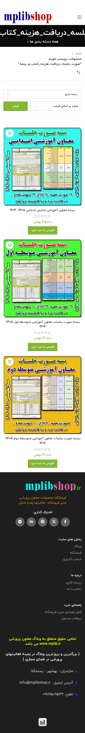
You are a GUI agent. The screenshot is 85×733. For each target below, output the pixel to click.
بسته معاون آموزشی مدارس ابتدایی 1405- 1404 (42, 210)
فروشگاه (76, 553)
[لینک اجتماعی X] (53, 522)
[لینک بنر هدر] (49, 4)
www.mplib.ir (50, 643)
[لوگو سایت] (27, 17)
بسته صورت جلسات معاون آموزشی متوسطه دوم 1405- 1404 (42, 440)
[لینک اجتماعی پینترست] (42, 522)
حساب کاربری (72, 559)
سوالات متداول (71, 618)
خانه (78, 54)
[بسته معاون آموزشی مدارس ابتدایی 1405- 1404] (42, 166)
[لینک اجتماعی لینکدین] (31, 522)
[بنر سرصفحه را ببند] (5, 4)
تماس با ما (74, 589)
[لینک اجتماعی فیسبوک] (65, 522)
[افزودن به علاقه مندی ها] (10, 133)
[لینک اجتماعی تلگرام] (19, 522)
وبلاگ (78, 546)
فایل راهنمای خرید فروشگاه (63, 612)
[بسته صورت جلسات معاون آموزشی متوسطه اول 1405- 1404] (42, 278)
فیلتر (15, 106)
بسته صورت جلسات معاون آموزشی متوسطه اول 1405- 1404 (42, 324)
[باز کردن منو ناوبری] (79, 17)
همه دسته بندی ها (44, 41)
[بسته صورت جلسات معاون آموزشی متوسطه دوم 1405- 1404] (42, 395)
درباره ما (76, 575)
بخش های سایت (70, 539)
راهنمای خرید (73, 605)
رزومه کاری (74, 582)
